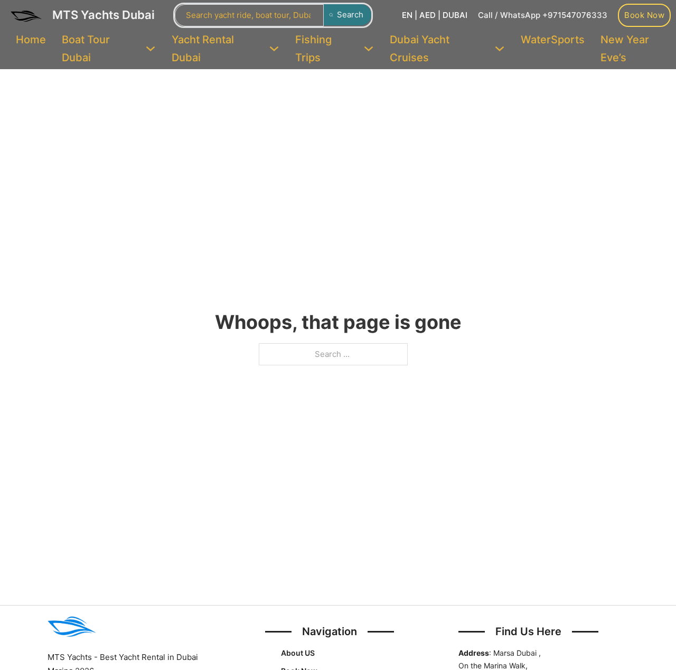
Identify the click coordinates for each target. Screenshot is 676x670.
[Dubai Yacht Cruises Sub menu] (499, 48)
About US (298, 652)
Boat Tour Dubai (86, 48)
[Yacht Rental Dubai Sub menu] (274, 48)
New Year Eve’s (624, 48)
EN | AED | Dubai (434, 15)
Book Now (644, 15)
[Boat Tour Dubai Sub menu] (150, 48)
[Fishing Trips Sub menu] (368, 48)
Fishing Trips (313, 48)
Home (31, 39)
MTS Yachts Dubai (103, 15)
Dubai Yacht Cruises (419, 48)
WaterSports (553, 39)
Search (350, 15)
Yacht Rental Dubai (203, 48)
